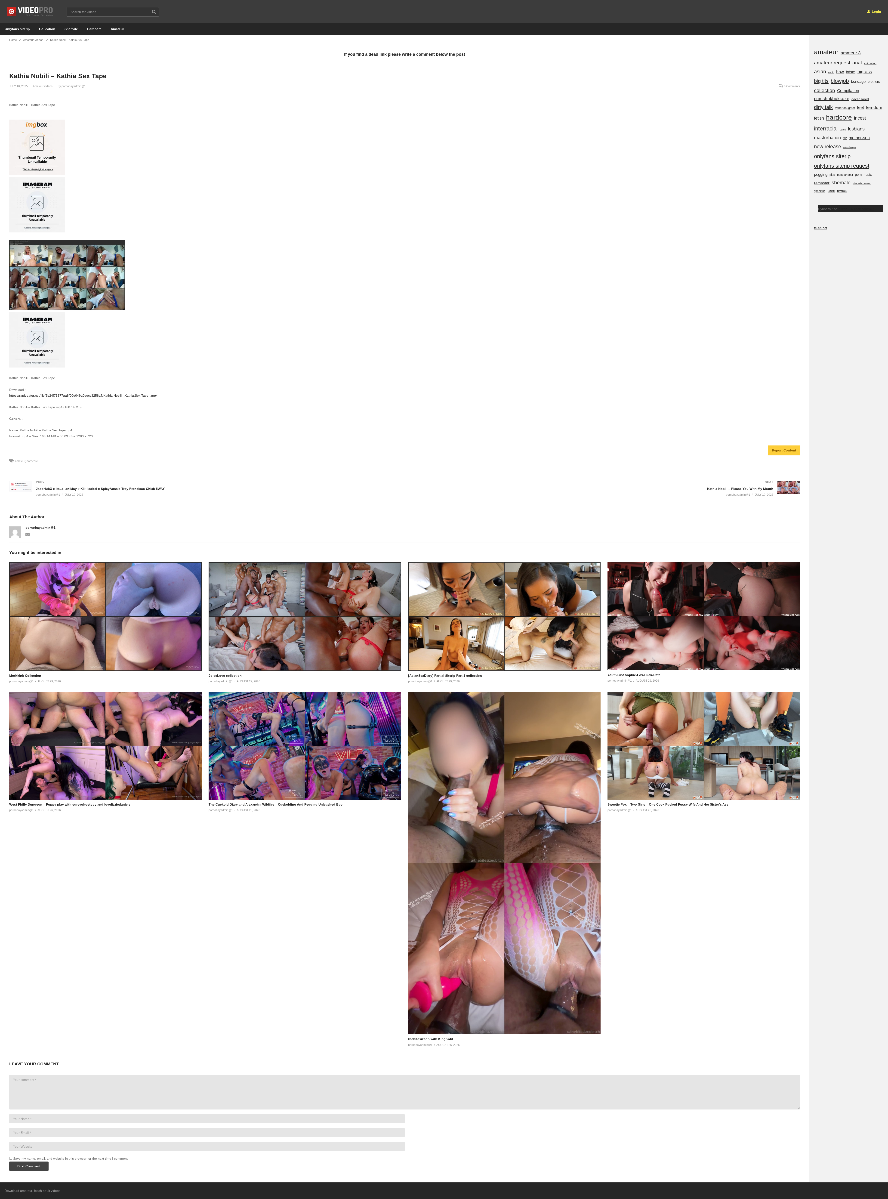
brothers (874, 81)
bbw (840, 72)
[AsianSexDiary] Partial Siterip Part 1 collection (445, 675)
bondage (858, 81)
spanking (820, 191)
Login (876, 11)
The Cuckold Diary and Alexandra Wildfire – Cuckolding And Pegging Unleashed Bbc (275, 804)
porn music (863, 174)
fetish (819, 118)
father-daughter (845, 108)
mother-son (859, 137)
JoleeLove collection (225, 675)
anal (857, 62)
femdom (874, 107)
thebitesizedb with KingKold (430, 1039)
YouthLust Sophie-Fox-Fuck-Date (633, 675)
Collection (47, 29)
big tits (821, 81)
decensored (860, 99)
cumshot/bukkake (831, 98)
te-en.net (820, 228)
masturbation (827, 137)
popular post (845, 174)
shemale (841, 182)
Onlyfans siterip (17, 29)
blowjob (840, 81)
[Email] (27, 534)
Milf (845, 138)
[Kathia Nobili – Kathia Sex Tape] (105, 616)
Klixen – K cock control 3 (856, 209)
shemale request (862, 183)
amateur (20, 461)
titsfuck (842, 191)
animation (870, 63)
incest (860, 118)
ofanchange (849, 147)
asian (820, 71)
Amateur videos (42, 86)
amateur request (832, 62)
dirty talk (823, 107)
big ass (864, 71)
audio (831, 72)
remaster (821, 183)
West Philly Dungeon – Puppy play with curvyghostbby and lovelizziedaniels (69, 804)
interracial (826, 128)
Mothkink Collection (25, 675)
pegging (820, 174)
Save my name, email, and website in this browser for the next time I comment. (71, 1158)
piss (832, 174)
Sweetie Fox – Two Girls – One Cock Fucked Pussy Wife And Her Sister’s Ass (667, 804)
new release (827, 146)
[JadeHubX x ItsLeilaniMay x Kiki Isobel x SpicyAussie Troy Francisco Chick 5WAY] (204, 488)
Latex (843, 129)
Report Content (784, 450)
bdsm (850, 72)
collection (824, 90)
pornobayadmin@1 (40, 527)
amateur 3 (851, 52)
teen (831, 191)
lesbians (856, 128)
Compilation (848, 90)
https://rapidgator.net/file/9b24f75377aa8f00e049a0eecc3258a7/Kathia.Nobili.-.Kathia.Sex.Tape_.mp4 (83, 395)
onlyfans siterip (832, 156)
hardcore (32, 461)
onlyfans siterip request (841, 166)
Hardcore (94, 29)
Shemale (71, 29)
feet (860, 107)
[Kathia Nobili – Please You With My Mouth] (604, 488)
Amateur (117, 29)
